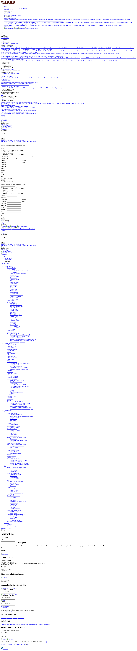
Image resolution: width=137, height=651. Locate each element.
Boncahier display (19, 59)
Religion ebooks (19, 85)
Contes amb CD (11, 347)
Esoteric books (98, 22)
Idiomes (9, 352)
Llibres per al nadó (11, 345)
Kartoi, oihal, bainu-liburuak (17, 380)
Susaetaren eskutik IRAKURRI (15, 402)
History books (46, 22)
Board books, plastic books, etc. (40, 19)
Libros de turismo (78, 22)
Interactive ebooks (39, 78)
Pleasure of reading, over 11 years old (56, 87)
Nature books (126, 48)
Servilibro (5, 649)
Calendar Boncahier (10, 59)
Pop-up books (109, 19)
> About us (3, 618)
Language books (19, 21)
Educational (51, 19)
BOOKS (6, 6)
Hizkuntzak (10, 399)
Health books (14, 107)
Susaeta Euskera (8, 374)
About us (3, 115)
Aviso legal (23, 644)
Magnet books (102, 19)
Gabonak (9, 394)
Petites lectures (10, 359)
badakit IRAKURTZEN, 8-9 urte (18, 406)
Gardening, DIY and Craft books (68, 58)
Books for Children (12, 413)
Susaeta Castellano (8, 266)
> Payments (12, 624)
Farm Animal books (71, 103)
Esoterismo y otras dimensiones (128, 58)
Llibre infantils (10, 370)
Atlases (2, 73)
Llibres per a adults (11, 373)
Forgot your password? (6, 140)
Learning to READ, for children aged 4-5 (20, 363)
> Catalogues (16, 618)
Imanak (12, 390)
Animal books (122, 19)
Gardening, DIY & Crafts (13, 426)
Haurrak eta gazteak (12, 379)
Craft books (130, 22)
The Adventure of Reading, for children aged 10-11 (71, 25)
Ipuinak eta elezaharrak (16, 382)
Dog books (3, 103)
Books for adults (29, 56)
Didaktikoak (10, 397)
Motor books (115, 22)
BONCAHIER (20, 150)
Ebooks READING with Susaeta (15, 459)
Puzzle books (95, 19)
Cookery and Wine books (105, 58)
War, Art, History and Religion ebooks (16, 444)
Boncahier (13, 18)
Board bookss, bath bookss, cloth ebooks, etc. (23, 78)
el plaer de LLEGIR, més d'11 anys (19, 369)
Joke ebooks (54, 78)
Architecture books (31, 110)
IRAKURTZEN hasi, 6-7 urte (17, 404)
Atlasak (9, 400)
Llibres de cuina (11, 356)
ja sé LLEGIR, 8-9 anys (16, 366)
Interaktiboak (13, 383)
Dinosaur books (11, 21)
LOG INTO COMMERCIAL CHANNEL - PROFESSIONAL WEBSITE (20, 141)
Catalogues (9, 528)
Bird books (22, 103)
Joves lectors (10, 372)
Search (3, 180)
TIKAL (12, 150)
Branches (3, 116)
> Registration (46, 624)
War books (65, 22)
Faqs (2, 117)
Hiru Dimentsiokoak (15, 387)
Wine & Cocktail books (16, 22)
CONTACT (4, 119)
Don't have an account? (18, 140)
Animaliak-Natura (11, 396)
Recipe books (7, 22)
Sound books (65, 19)
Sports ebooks (4, 83)
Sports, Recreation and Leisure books (36, 58)
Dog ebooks (14, 82)
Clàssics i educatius (12, 349)
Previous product (5, 606)
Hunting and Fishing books (20, 58)
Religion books (58, 22)
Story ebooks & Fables (6, 78)
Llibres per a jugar (11, 346)
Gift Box (97, 58)
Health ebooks (4, 86)
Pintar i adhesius (11, 353)
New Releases (4, 229)
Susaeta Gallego (8, 410)
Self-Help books (22, 107)
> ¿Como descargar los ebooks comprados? (26, 624)
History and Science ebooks (8, 85)
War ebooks (26, 85)
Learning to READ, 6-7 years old (9, 87)
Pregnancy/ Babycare (13, 86)
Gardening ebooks (5, 80)
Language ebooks (8, 73)
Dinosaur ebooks (34, 82)
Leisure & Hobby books (89, 22)
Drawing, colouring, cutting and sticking (14, 19)
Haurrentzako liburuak (13, 376)
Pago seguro (4, 644)
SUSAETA (5, 150)
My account (4, 120)
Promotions (3, 528)
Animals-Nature (11, 24)
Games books (26, 106)
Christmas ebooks (61, 78)
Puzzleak (12, 389)
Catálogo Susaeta (22, 229)
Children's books (13, 56)
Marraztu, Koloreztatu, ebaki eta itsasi (19, 386)
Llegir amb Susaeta (12, 362)
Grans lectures (10, 350)
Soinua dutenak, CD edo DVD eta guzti (20, 384)
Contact (3, 223)
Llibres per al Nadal (12, 357)
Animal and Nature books (7, 58)
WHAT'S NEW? (5, 263)
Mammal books (44, 103)
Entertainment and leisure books (9, 106)
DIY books (3, 109)
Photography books (107, 22)
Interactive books (58, 19)
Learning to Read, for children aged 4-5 (14, 25)
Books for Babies (8, 9)
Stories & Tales (28, 19)
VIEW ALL (4, 230)
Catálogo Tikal (31, 229)
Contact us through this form (8, 612)
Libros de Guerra (116, 58)
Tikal (9, 18)
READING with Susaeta (56, 56)
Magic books (116, 19)
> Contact (21, 618)
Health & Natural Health (52, 58)
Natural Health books (6, 107)
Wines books (11, 112)
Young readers (7, 12)
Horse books (58, 103)
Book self (3, 59)
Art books (52, 22)
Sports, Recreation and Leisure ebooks (16, 437)
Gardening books (123, 22)
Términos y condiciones (14, 644)
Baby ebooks (16, 73)
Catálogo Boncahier (13, 229)
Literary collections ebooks (7, 69)
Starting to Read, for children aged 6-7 (33, 25)
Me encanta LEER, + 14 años (115, 25)
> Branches (9, 618)
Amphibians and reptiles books (32, 103)
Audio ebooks (47, 78)
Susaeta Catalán (8, 343)
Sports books (71, 22)
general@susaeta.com (47, 642)
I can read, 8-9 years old (23, 87)
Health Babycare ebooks (13, 450)
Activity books (59, 21)
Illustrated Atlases (16, 15)
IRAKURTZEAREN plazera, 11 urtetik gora (21, 409)
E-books (6, 18)
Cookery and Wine (11, 423)
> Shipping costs (5, 624)
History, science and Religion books (86, 58)
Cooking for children (41, 21)
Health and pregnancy (20, 24)
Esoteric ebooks (29, 83)
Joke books (81, 19)
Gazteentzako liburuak (13, 377)
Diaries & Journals (73, 19)
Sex (59, 58)
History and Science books (7, 110)
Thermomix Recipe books (28, 22)
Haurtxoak (12, 393)
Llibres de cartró (11, 355)
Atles (8, 360)
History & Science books (29, 21)
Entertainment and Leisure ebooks (16, 83)
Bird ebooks (20, 82)
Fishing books (11, 105)
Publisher (6, 26)
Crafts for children (50, 21)
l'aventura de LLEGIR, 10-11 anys (19, 367)
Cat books (63, 103)
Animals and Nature (6, 82)
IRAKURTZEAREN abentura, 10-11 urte (20, 407)
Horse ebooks (26, 82)
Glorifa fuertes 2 (8, 15)
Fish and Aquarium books (12, 103)
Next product (4, 607)
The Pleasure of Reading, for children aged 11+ (96, 25)
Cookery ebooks (5, 79)
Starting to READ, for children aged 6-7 (20, 364)
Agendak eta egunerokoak (16, 392)
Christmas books (88, 19)
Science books (39, 22)
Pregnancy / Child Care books (33, 24)
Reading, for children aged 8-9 (50, 25)
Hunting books (4, 105)
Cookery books (4, 112)
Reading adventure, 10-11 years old (38, 87)
